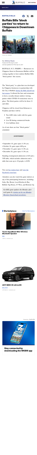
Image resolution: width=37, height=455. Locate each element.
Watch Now (31, 2)
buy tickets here (13, 170)
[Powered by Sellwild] (32, 319)
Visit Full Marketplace (28, 211)
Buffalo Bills (8, 16)
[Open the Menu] (3, 2)
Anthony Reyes (10, 61)
